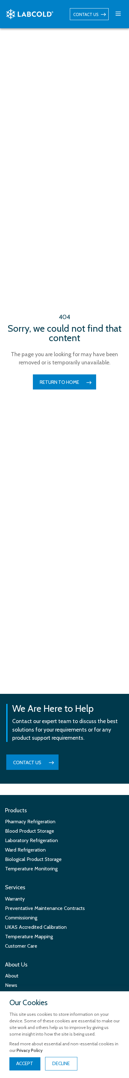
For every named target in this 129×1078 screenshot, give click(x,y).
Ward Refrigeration (25, 850)
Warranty (15, 899)
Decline (61, 1063)
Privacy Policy (30, 1050)
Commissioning (21, 918)
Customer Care (21, 946)
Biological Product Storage (33, 859)
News (11, 985)
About (11, 976)
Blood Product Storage (29, 831)
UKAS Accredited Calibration (36, 927)
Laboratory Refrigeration (31, 840)
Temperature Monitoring (31, 869)
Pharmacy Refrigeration (30, 822)
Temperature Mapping (29, 936)
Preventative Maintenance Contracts (45, 908)
